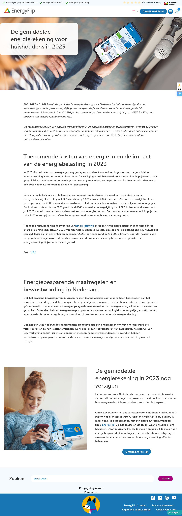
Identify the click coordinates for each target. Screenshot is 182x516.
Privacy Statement (162, 505)
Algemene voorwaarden (136, 509)
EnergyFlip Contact (135, 505)
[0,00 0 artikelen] (177, 11)
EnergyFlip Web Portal (153, 11)
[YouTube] (174, 498)
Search (165, 478)
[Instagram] (167, 498)
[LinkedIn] (160, 498)
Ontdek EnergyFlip (136, 451)
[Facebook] (152, 498)
